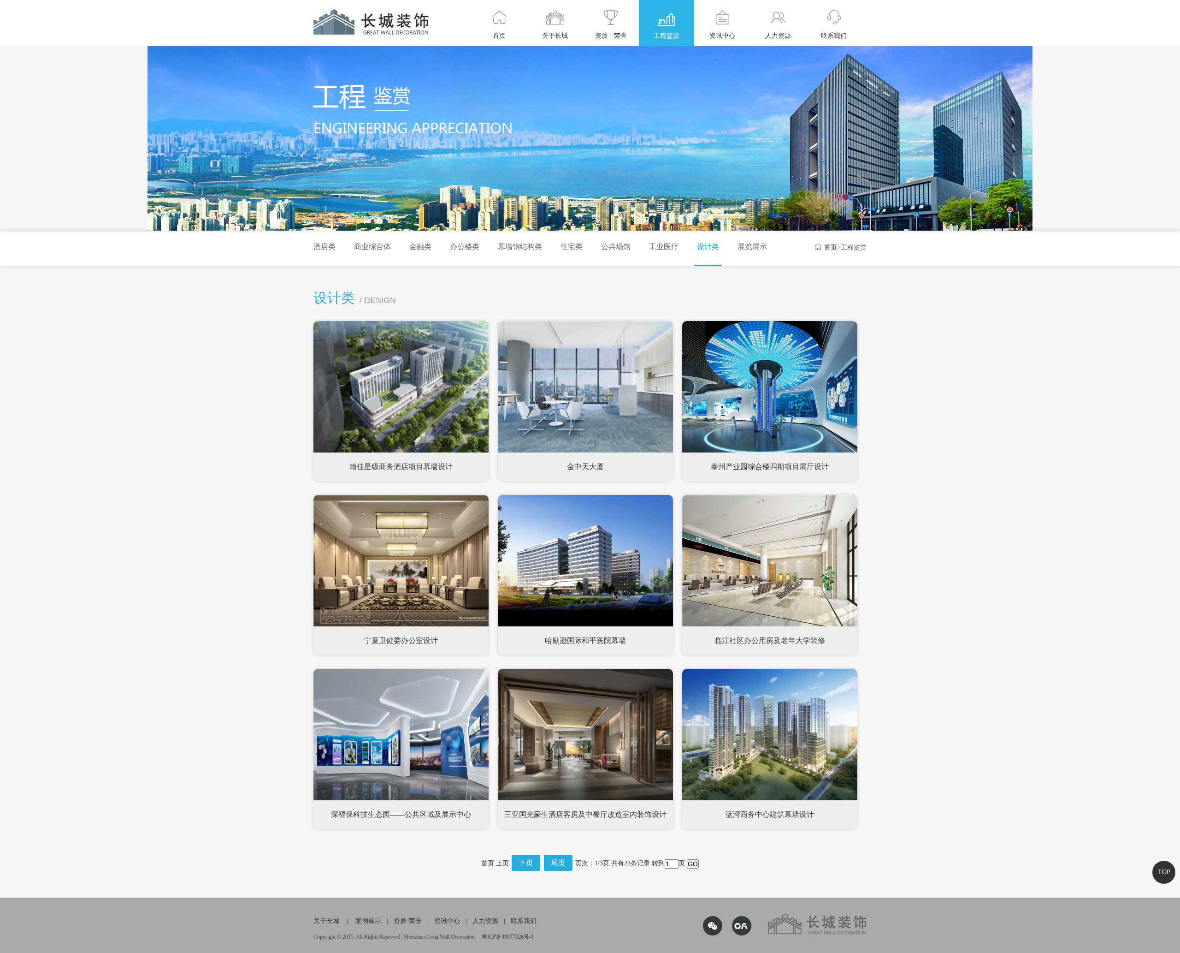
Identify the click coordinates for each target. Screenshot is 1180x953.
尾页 (558, 863)
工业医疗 (663, 246)
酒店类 (324, 246)
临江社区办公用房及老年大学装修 (769, 640)
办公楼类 (464, 246)
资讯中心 (447, 920)
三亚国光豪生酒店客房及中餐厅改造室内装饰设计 (585, 814)
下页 (526, 863)
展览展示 (752, 246)
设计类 (708, 246)
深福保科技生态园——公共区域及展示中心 (401, 814)
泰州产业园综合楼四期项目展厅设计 (770, 467)
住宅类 (571, 246)
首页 (825, 247)
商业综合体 (372, 246)
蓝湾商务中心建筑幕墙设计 (770, 814)
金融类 (420, 246)
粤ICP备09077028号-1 (508, 937)
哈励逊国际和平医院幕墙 (585, 640)
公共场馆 (616, 246)
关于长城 (326, 920)
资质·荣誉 (408, 920)
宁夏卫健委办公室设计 (401, 640)
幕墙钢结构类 (520, 246)
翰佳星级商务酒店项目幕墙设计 (401, 467)
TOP (1164, 872)
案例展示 (368, 920)
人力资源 (485, 920)
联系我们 (524, 920)
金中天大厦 (585, 467)
